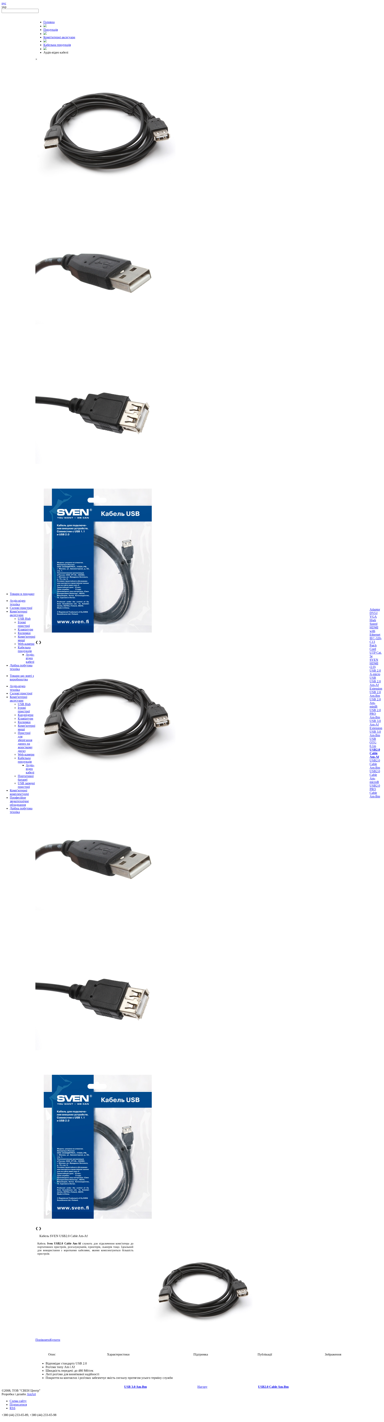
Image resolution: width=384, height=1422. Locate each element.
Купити (55, 1340)
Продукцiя (50, 29)
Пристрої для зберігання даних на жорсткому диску (25, 742)
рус (4, 3)
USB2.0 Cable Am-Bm (375, 764)
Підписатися (18, 1404)
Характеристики (118, 1354)
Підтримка (200, 1354)
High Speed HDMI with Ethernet (375, 627)
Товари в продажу (22, 594)
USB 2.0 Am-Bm (375, 693)
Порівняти (42, 1340)
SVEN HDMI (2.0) (374, 663)
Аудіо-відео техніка (17, 602)
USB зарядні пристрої (26, 785)
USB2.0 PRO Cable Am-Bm (375, 791)
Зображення (333, 1354)
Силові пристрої (21, 608)
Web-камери (26, 643)
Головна (49, 22)
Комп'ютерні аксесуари (18, 613)
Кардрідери (25, 715)
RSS (12, 1408)
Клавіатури (25, 629)
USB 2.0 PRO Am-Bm (375, 713)
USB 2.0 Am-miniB (375, 703)
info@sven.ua (10, 1418)
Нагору (202, 1386)
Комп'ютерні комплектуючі (19, 792)
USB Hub (24, 618)
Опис (52, 1354)
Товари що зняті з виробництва (22, 677)
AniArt (31, 1394)
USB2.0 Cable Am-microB (375, 777)
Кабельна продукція (25, 649)
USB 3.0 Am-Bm (375, 733)
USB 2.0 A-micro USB (375, 674)
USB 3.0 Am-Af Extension (376, 724)
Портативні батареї (26, 777)
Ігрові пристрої (24, 624)
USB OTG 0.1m (373, 742)
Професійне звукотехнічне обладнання (19, 801)
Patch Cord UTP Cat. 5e (376, 651)
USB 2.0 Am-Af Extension (376, 685)
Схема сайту (18, 1401)
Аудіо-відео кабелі (30, 658)
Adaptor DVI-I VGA (375, 613)
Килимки (24, 633)
